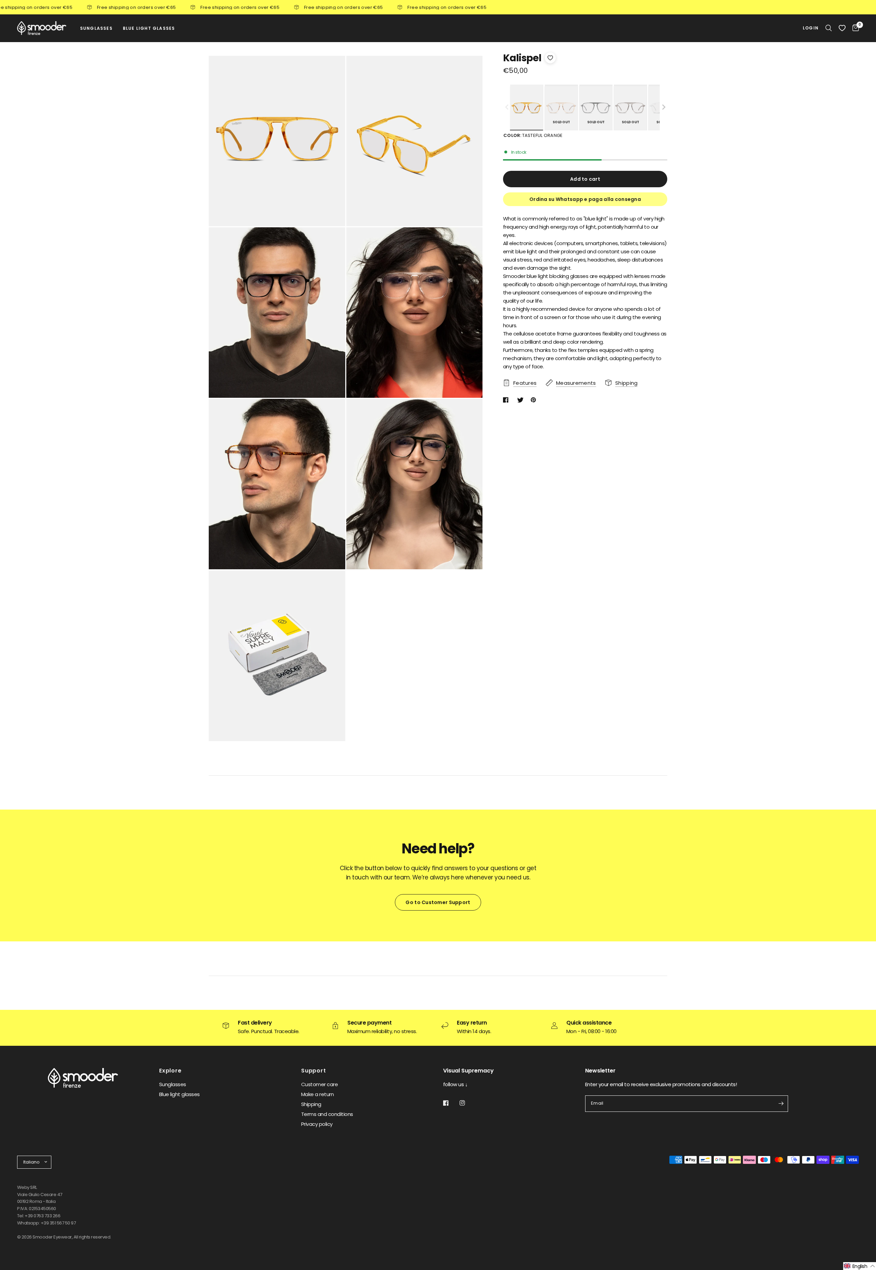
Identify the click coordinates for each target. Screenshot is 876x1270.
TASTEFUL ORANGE (526, 108)
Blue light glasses (179, 1094)
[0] (854, 28)
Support (313, 1071)
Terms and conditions (327, 1114)
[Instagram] (467, 1102)
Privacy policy (317, 1124)
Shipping (311, 1104)
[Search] (828, 28)
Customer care (319, 1084)
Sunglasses (172, 1084)
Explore (170, 1071)
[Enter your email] (781, 1103)
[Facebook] (450, 1102)
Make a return (317, 1094)
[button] (663, 107)
